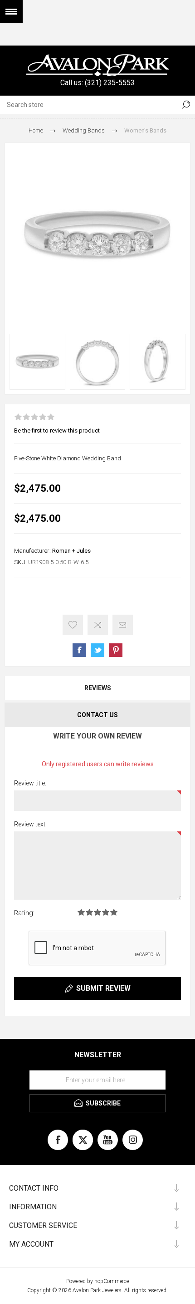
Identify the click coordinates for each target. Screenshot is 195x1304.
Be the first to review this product (57, 430)
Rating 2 (89, 912)
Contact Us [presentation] (97, 714)
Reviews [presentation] (97, 688)
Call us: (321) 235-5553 (97, 82)
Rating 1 (81, 912)
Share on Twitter (97, 650)
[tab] (97, 688)
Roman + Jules (71, 550)
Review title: (30, 783)
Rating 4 (106, 912)
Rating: (24, 913)
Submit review (103, 988)
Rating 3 (97, 912)
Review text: (30, 824)
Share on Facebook (79, 650)
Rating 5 (114, 912)
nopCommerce (111, 1281)
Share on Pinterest (115, 650)
